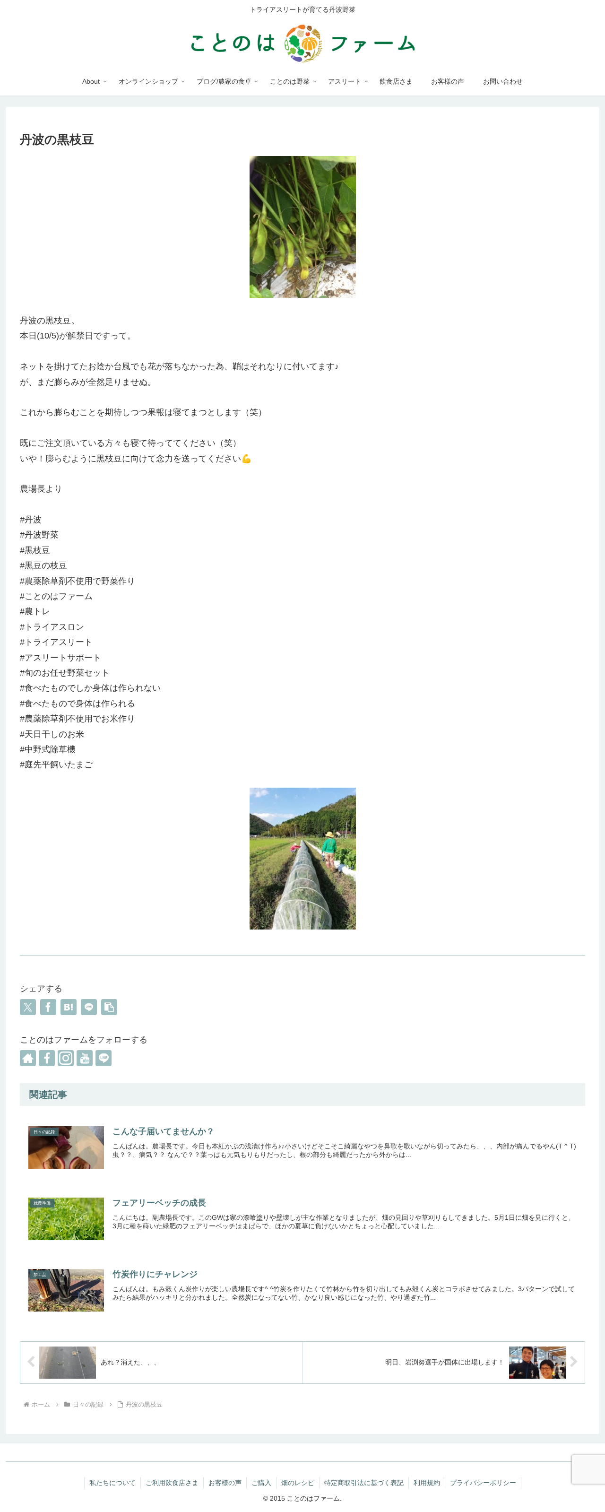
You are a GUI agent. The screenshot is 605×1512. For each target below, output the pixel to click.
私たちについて (112, 1482)
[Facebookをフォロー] (47, 1058)
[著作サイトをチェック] (28, 1058)
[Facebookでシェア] (48, 1007)
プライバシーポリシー (483, 1482)
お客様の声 (225, 1482)
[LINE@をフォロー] (103, 1058)
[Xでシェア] (28, 1007)
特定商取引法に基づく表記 (364, 1482)
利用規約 (427, 1482)
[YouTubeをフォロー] (85, 1058)
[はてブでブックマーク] (68, 1007)
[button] (109, 1007)
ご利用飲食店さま (172, 1482)
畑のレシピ (297, 1482)
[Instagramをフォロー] (66, 1058)
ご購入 (261, 1482)
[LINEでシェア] (89, 1007)
